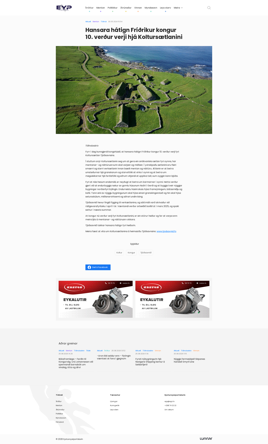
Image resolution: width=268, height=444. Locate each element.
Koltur (119, 252)
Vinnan (138, 7)
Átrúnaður (125, 7)
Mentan (100, 7)
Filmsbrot (60, 422)
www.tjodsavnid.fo (166, 231)
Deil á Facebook (100, 267)
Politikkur (113, 7)
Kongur (131, 252)
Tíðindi (104, 21)
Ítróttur (89, 7)
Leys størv (165, 7)
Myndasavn (151, 7)
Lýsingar (113, 401)
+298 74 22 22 (170, 405)
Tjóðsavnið (146, 252)
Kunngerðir (114, 405)
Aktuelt (88, 21)
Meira (177, 7)
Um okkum (169, 409)
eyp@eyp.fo (169, 401)
